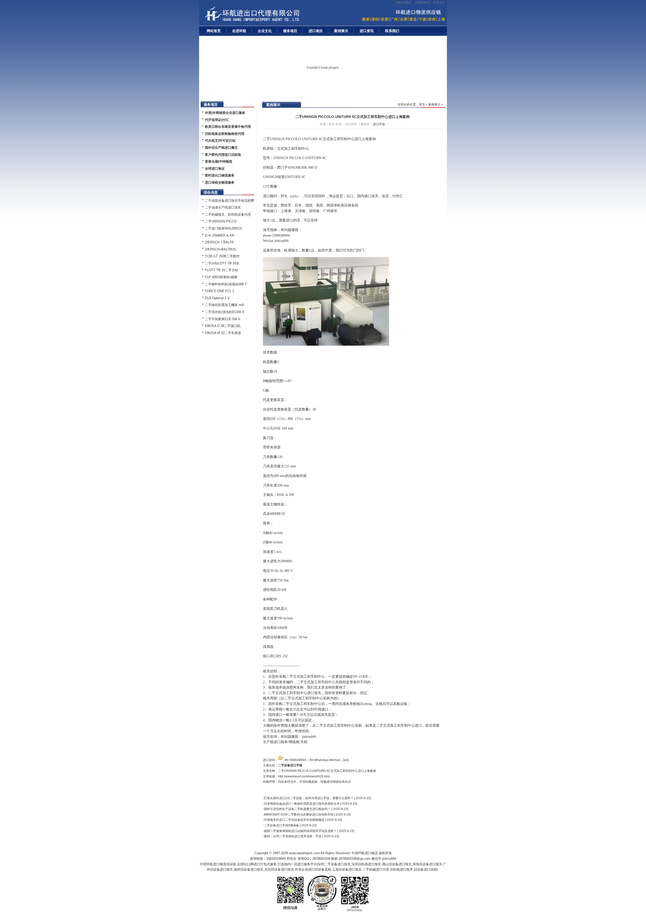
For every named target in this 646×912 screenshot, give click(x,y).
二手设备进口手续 (290, 765)
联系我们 (439, 2)
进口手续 (379, 124)
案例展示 (341, 31)
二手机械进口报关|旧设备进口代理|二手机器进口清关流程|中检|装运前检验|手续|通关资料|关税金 (268, 15)
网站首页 (214, 31)
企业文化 (265, 31)
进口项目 (316, 31)
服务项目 (290, 31)
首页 (422, 104)
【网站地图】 (403, 2)
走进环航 (239, 31)
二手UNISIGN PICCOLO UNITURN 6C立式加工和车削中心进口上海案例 (352, 117)
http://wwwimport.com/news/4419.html (304, 776)
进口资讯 (367, 31)
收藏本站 (423, 2)
